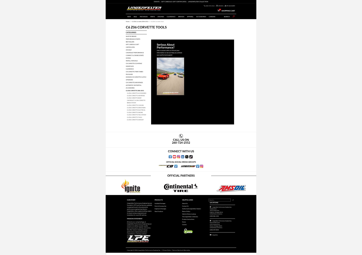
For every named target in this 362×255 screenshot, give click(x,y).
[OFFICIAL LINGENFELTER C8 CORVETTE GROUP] (176, 166)
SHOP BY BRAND (131, 36)
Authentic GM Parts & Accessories (133, 86)
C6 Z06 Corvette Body (134, 98)
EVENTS (156, 1)
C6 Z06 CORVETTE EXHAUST (135, 119)
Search (227, 16)
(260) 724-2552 (210, 6)
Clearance (171, 16)
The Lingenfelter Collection (190, 216)
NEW (129, 16)
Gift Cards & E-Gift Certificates (132, 46)
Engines (161, 16)
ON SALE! (129, 50)
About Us (185, 203)
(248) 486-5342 (214, 216)
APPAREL (190, 16)
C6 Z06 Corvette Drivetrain (136, 107)
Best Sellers (130, 42)
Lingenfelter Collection (198, 1)
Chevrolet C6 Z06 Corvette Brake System (136, 102)
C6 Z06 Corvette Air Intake (136, 95)
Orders (220, 6)
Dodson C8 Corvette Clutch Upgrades (136, 78)
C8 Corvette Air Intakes (134, 82)
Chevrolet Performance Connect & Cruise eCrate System (135, 55)
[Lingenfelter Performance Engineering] (144, 8)
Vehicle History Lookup (189, 214)
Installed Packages (160, 203)
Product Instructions (188, 219)
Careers (184, 224)
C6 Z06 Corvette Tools (134, 117)
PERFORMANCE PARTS (133, 39)
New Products (159, 211)
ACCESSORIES (201, 16)
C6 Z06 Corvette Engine (135, 112)
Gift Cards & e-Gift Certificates (173, 1)
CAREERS (212, 16)
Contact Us (185, 206)
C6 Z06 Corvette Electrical (136, 110)
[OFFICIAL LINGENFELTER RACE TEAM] (197, 166)
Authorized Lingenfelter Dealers (191, 209)
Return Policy (186, 211)
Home (127, 21)
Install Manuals (132, 61)
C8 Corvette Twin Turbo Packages (134, 73)
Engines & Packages (160, 209)
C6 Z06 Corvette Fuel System (136, 115)
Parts (152, 16)
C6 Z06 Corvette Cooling (135, 105)
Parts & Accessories (160, 206)
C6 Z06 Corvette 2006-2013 (140, 21)
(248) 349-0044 (214, 230)
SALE (135, 16)
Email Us (215, 235)
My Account (230, 6)
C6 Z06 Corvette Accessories (136, 93)
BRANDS (181, 16)
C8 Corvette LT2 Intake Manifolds (134, 65)
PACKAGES (144, 16)
